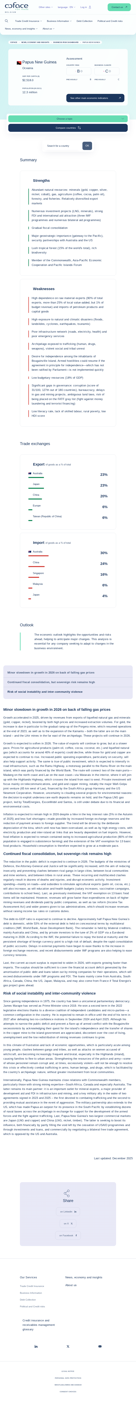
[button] (7, 21)
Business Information (31, 1293)
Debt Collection (28, 1299)
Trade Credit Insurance (32, 1286)
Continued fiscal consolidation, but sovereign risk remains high (51, 682)
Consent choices (68, 1392)
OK (88, 145)
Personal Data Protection (68, 1378)
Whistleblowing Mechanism (68, 1385)
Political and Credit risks (32, 1306)
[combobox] (62, 147)
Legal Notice (68, 1371)
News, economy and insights (83, 1277)
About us (71, 1285)
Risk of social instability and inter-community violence (45, 691)
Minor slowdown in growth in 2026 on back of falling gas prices (50, 672)
